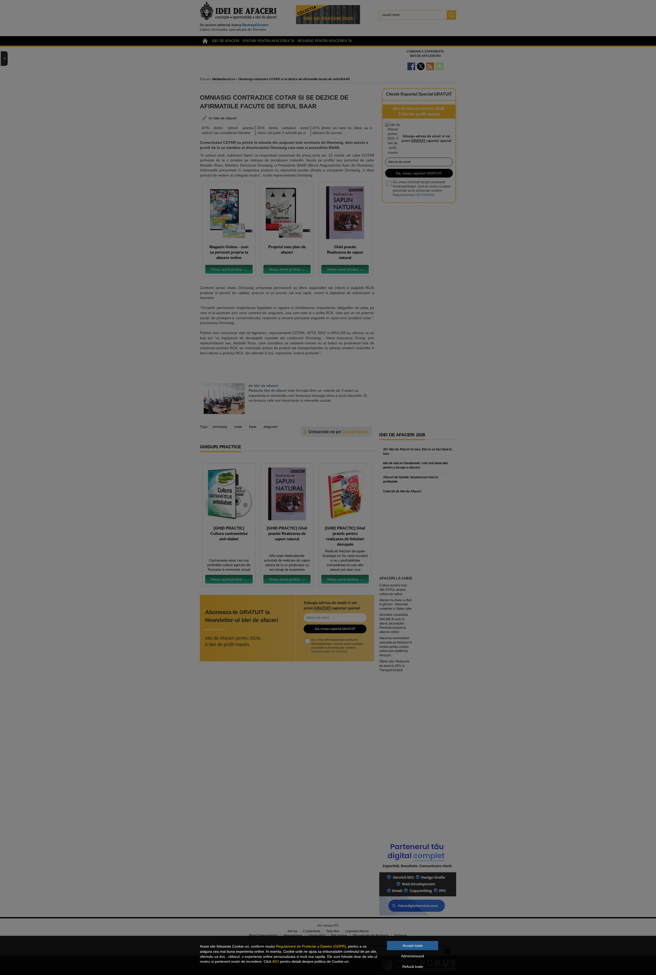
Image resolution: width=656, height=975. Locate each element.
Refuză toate (412, 966)
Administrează (412, 956)
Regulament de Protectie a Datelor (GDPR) (311, 946)
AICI (275, 961)
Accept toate (413, 945)
